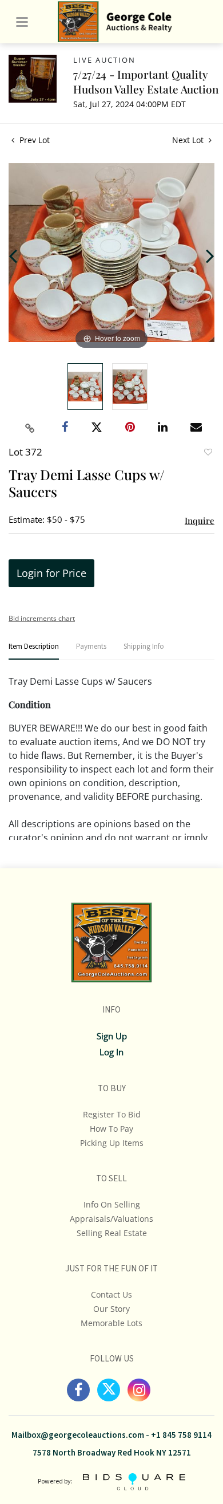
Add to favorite (207, 453)
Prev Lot (33, 140)
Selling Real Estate (112, 1232)
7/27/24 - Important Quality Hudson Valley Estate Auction (145, 81)
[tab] (34, 651)
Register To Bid (112, 1114)
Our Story (111, 1308)
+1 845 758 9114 (181, 1435)
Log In (111, 1052)
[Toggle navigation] (22, 22)
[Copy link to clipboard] (30, 428)
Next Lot (189, 140)
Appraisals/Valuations (111, 1218)
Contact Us (111, 1294)
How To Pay (111, 1128)
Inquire (199, 520)
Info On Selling (111, 1204)
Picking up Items (112, 1142)
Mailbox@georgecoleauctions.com (77, 1435)
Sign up (112, 1036)
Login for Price (51, 573)
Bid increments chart (42, 618)
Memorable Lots (111, 1323)
